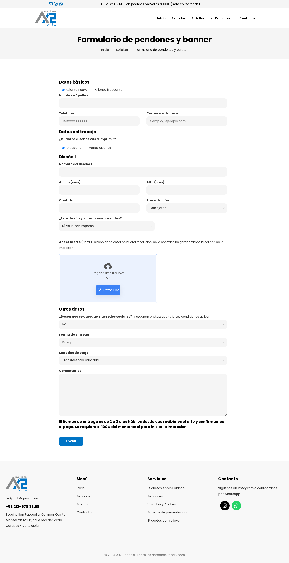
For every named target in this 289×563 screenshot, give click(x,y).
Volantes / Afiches (161, 504)
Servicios (178, 18)
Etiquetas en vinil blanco (166, 488)
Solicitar (197, 18)
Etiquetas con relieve (163, 520)
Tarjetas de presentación (167, 512)
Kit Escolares (220, 18)
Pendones (155, 496)
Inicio (161, 18)
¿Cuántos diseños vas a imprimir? (87, 139)
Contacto (247, 18)
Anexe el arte (141, 266)
